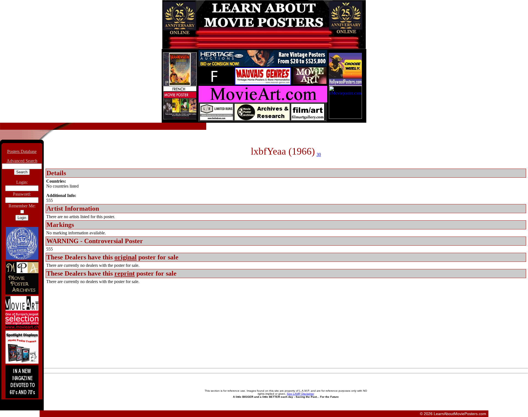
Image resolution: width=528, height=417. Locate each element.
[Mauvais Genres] (263, 83)
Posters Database (22, 151)
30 (319, 154)
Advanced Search (22, 160)
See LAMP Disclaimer (300, 393)
